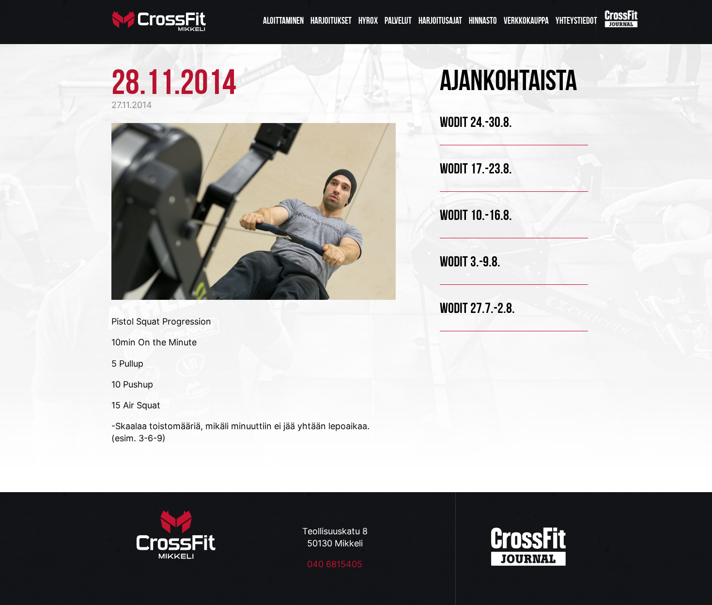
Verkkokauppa (526, 21)
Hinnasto (483, 21)
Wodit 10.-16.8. (476, 215)
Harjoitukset (331, 21)
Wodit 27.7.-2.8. (477, 308)
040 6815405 (334, 564)
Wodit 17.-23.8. (476, 168)
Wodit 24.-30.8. (476, 122)
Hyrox (368, 21)
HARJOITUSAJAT (440, 21)
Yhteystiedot (576, 21)
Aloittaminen (283, 21)
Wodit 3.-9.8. (470, 261)
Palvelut (398, 21)
